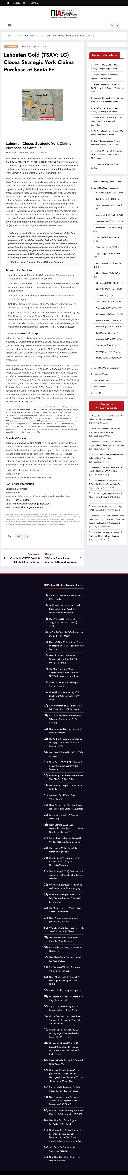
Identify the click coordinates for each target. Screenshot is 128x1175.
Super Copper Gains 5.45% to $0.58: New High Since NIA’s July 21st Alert (107, 88)
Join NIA (97, 392)
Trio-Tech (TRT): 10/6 (105, 295)
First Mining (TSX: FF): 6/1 (107, 332)
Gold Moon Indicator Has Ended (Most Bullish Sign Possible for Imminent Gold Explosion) (64, 609)
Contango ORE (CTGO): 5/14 (109, 339)
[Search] (112, 26)
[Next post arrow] (81, 558)
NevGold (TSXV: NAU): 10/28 (109, 289)
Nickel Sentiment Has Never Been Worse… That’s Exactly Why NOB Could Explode (65, 1020)
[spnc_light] (117, 25)
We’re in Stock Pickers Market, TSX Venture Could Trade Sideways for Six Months (61, 560)
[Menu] (9, 25)
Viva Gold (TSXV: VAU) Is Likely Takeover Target (25, 560)
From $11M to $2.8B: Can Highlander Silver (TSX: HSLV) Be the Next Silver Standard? (66, 828)
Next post (49, 554)
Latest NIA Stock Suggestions (106, 187)
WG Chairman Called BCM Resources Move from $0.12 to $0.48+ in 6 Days (63, 659)
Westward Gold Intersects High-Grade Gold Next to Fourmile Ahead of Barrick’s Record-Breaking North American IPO (106, 519)
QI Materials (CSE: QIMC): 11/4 (110, 283)
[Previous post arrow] (4, 558)
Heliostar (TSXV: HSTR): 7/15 (108, 320)
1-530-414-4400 (22, 500)
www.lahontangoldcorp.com (19, 401)
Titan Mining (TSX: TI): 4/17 (107, 345)
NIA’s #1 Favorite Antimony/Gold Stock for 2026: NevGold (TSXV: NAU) (64, 696)
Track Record (99, 386)
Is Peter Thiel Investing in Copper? (65, 990)
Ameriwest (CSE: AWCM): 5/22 (109, 215)
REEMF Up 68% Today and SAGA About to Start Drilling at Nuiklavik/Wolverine (64, 861)
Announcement (11, 46)
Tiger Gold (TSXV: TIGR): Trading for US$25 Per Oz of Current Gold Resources (66, 766)
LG (30, 46)
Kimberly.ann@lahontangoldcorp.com (31, 503)
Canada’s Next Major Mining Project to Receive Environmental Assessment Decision (66, 645)
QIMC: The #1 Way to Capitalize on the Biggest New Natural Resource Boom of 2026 (65, 742)
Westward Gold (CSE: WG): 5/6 (110, 221)
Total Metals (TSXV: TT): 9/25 (108, 301)
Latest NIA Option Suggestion (106, 367)
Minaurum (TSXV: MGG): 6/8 (108, 326)
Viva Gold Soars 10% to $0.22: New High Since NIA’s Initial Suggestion (106, 121)
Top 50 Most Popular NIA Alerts (107, 181)
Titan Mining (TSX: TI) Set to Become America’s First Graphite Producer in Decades (66, 875)
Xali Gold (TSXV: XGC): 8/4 (108, 199)
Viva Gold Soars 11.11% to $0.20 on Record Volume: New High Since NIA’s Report (106, 154)
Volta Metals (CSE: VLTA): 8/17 (109, 192)
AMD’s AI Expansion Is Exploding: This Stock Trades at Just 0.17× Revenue (65, 719)
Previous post (34, 554)
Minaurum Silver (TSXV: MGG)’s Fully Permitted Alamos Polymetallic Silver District (65, 898)
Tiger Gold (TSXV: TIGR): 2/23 (109, 247)
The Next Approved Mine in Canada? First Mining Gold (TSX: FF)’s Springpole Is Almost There (64, 672)
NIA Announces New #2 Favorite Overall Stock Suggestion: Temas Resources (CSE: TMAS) (64, 1100)
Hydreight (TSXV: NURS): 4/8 (109, 351)
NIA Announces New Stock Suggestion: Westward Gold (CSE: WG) (65, 622)
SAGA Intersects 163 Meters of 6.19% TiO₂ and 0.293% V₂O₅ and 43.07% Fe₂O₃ (106, 484)
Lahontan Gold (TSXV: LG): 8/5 (109, 314)
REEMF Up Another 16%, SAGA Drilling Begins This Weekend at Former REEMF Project (64, 1033)
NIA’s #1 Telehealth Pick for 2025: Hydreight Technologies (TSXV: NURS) (65, 980)
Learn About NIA (101, 380)
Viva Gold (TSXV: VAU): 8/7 (108, 308)
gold (26, 46)
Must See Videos (101, 374)
